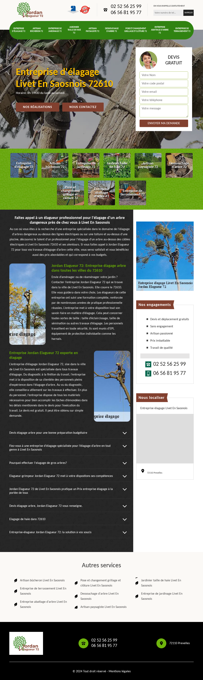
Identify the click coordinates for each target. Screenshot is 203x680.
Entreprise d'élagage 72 (18, 30)
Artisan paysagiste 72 (92, 30)
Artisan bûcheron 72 (36, 30)
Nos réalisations (37, 107)
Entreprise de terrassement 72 (182, 30)
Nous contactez (83, 107)
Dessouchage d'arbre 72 (112, 30)
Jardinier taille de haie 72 (74, 30)
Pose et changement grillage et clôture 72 (135, 30)
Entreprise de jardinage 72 (55, 30)
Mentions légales (120, 671)
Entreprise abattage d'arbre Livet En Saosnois (43, 604)
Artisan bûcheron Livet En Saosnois (42, 580)
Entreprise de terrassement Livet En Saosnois (43, 591)
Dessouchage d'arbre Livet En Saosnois (99, 596)
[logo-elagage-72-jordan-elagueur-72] (30, 9)
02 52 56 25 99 (126, 6)
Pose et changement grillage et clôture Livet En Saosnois (100, 583)
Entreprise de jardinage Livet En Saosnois (161, 596)
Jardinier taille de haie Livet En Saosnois (161, 583)
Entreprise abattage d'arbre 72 (160, 30)
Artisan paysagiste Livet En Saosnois (103, 607)
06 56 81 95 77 (126, 12)
